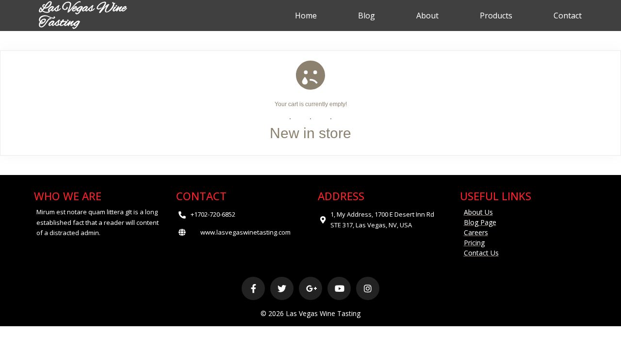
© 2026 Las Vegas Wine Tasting (310, 313)
